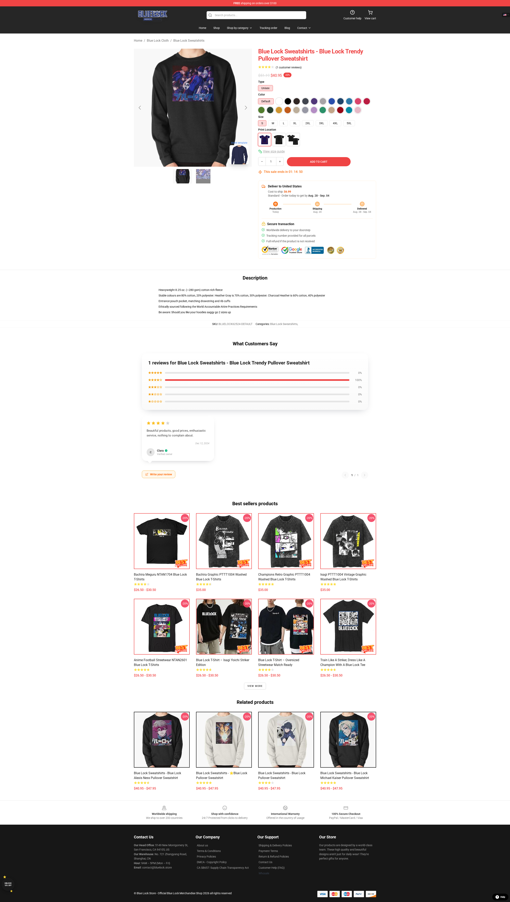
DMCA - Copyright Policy (212, 862)
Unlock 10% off (8, 884)
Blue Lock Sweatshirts (188, 40)
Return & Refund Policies (274, 856)
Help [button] (502, 897)
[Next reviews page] (364, 475)
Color (261, 94)
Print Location (267, 129)
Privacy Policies (206, 856)
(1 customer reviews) (289, 67)
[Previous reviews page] (345, 475)
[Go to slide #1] (182, 176)
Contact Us (265, 862)
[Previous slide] (140, 107)
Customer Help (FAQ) (272, 867)
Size (261, 116)
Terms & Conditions (209, 851)
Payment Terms (268, 851)
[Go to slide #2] (203, 176)
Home (138, 40)
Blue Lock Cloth (158, 40)
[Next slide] (245, 107)
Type (261, 81)
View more (255, 686)
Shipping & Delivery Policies (275, 845)
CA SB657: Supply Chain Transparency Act (223, 867)
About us (202, 845)
